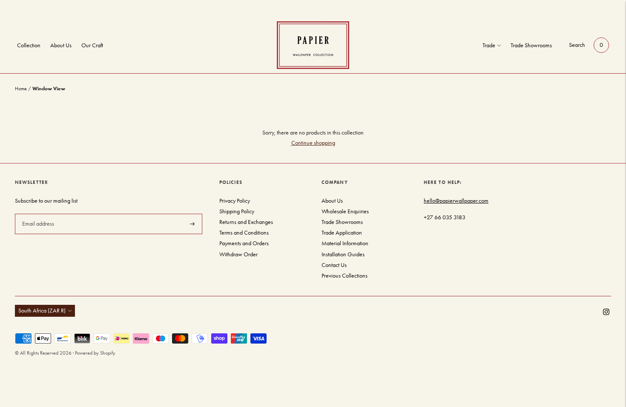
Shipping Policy (236, 211)
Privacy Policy (234, 200)
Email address (37, 213)
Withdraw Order (238, 254)
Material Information (345, 243)
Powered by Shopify (95, 353)
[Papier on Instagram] (606, 313)
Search (577, 45)
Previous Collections (345, 275)
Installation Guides (343, 254)
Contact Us (334, 265)
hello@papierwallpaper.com (456, 200)
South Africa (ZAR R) (42, 310)
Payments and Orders (244, 243)
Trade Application (342, 232)
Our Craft (92, 45)
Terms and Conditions (244, 232)
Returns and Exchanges (246, 222)
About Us (61, 45)
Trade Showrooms (531, 45)
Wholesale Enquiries (345, 211)
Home (21, 89)
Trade (488, 45)
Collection (28, 45)
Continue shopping (313, 142)
